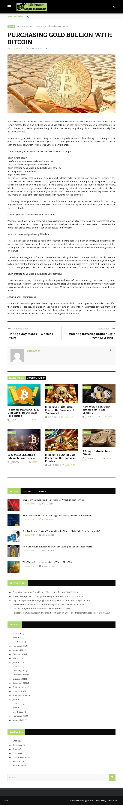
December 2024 (20, 674)
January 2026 (18, 650)
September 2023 (20, 687)
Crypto (16, 753)
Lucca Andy (16, 48)
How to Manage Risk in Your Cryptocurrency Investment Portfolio (57, 515)
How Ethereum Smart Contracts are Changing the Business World (57, 546)
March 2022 (18, 711)
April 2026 (17, 637)
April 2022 (17, 707)
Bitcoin (11, 26)
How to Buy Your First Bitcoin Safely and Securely (96, 409)
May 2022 (17, 703)
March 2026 (18, 641)
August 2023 (18, 691)
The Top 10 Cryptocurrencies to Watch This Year (47, 562)
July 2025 (17, 658)
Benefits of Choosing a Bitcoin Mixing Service (22, 456)
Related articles (16, 378)
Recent (14, 491)
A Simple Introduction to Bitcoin (97, 452)
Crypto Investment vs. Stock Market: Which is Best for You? (53, 499)
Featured (17, 761)
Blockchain (17, 745)
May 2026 (17, 633)
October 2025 (19, 654)
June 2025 (17, 662)
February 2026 (19, 646)
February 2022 (19, 716)
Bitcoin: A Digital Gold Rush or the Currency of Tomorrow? (59, 410)
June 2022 (17, 699)
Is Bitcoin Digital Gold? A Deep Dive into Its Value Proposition (23, 412)
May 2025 (17, 666)
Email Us (8, 800)
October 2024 (19, 679)
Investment (18, 765)
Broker (16, 749)
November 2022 (20, 695)
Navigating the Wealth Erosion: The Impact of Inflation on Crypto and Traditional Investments (54, 612)
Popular (27, 491)
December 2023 (20, 683)
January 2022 (18, 720)
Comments (41, 491)
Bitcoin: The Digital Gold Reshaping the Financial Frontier (60, 458)
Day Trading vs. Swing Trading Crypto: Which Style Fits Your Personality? (61, 531)
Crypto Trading (19, 757)
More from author (36, 378)
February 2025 (19, 670)
